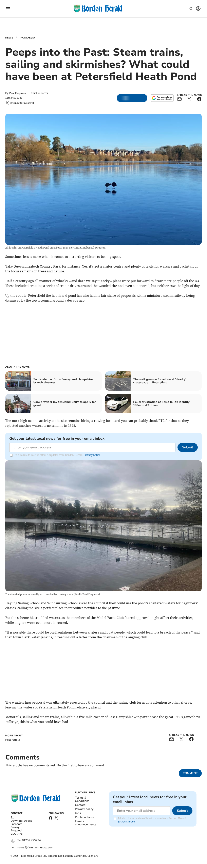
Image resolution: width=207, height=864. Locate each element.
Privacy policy (84, 809)
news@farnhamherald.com (35, 847)
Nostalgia (27, 37)
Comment (190, 773)
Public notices (84, 817)
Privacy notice (92, 455)
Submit (187, 447)
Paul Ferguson (17, 93)
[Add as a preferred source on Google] (162, 98)
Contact (80, 805)
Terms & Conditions (82, 799)
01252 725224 (31, 840)
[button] (8, 9)
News (9, 37)
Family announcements (85, 822)
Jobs (78, 813)
